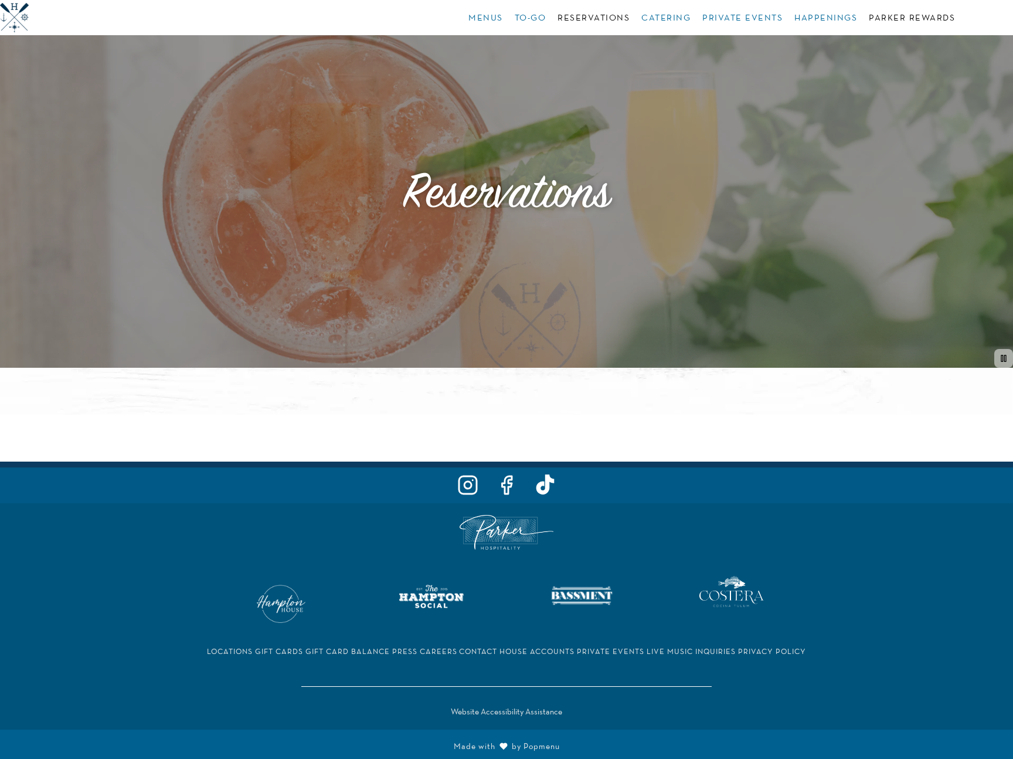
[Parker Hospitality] (506, 531)
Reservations (594, 17)
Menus (485, 17)
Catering (666, 17)
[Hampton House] (281, 603)
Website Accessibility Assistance (506, 711)
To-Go (530, 17)
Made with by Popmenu (284, 744)
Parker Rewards (912, 17)
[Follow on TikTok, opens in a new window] (545, 488)
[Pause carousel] (1003, 358)
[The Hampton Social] (431, 595)
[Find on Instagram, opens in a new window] (467, 488)
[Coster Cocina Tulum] (732, 590)
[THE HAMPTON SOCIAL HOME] (53, 17)
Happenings (825, 17)
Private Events (742, 17)
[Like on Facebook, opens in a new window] (506, 488)
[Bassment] (582, 594)
